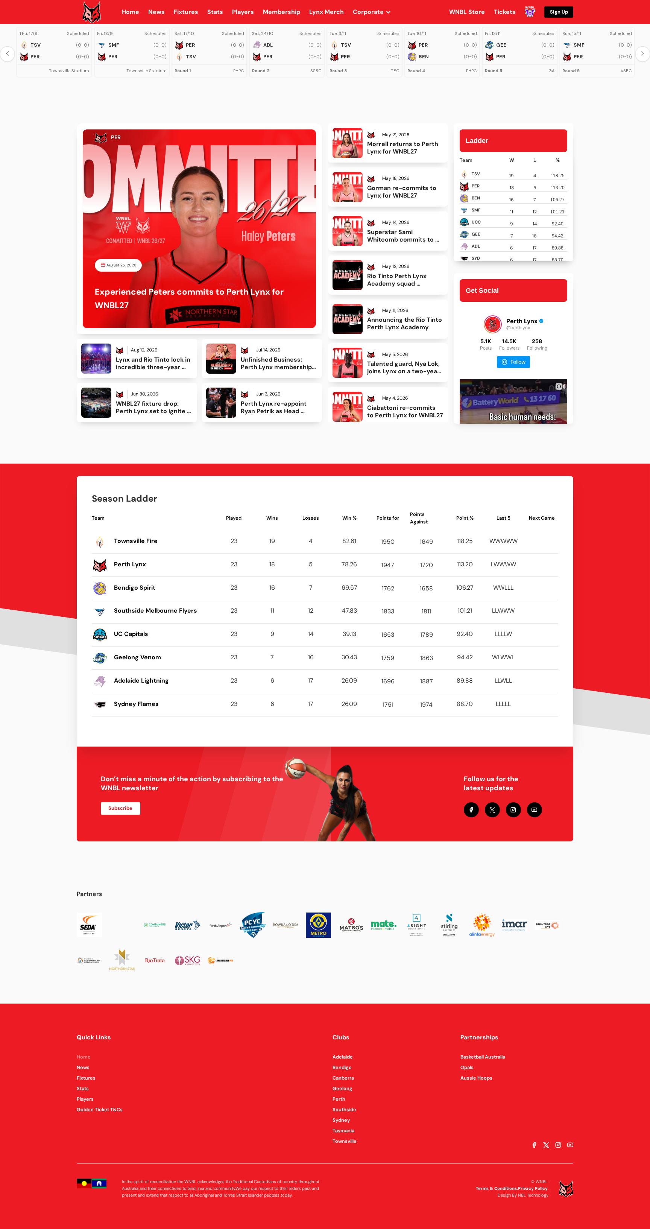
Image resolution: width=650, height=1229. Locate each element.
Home (84, 1057)
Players (85, 1099)
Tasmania (343, 1130)
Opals (467, 1067)
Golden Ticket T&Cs (100, 1109)
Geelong (342, 1088)
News (83, 1067)
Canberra (343, 1078)
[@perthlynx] (492, 324)
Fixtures (86, 1078)
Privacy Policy (533, 1188)
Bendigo (342, 1067)
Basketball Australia (482, 1057)
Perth (339, 1099)
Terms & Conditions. (497, 1188)
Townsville (345, 1141)
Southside (344, 1109)
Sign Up (559, 12)
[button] (376, 12)
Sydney (341, 1120)
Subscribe (120, 808)
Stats (83, 1088)
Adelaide (343, 1057)
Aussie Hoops (476, 1078)
